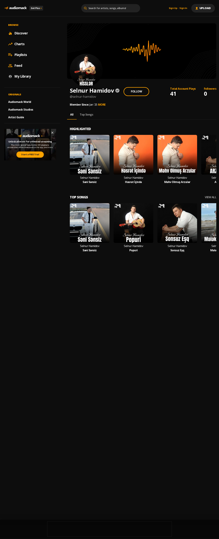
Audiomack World (19, 102)
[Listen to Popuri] (133, 223)
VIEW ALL (210, 197)
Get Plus (36, 8)
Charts (19, 44)
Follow (136, 91)
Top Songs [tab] (86, 114)
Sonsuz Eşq (177, 250)
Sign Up (173, 8)
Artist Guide (16, 117)
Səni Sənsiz (90, 182)
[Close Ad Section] (52, 132)
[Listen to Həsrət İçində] (133, 155)
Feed (18, 65)
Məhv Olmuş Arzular (177, 182)
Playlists (20, 55)
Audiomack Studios (20, 109)
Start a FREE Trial (30, 154)
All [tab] (72, 114)
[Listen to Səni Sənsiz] (90, 155)
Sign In (183, 8)
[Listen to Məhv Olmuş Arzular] (177, 155)
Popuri (133, 250)
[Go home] (15, 8)
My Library (22, 76)
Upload (205, 8)
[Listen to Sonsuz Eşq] (177, 223)
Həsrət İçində (133, 182)
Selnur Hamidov (89, 178)
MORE (102, 104)
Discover (21, 33)
